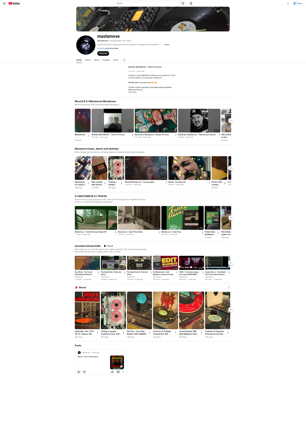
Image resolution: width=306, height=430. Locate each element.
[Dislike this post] (84, 372)
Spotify (102, 48)
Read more (132, 92)
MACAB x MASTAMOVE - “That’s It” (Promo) (144, 67)
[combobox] (148, 3)
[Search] (183, 3)
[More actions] (88, 135)
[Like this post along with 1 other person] (79, 372)
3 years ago (95, 352)
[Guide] (4, 3)
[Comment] (118, 372)
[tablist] (153, 60)
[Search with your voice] (191, 3)
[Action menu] (123, 372)
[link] (101, 363)
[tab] (79, 60)
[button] (132, 92)
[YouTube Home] (14, 3)
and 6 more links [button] (111, 48)
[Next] (230, 120)
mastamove (79, 277)
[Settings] (288, 3)
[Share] (112, 372)
